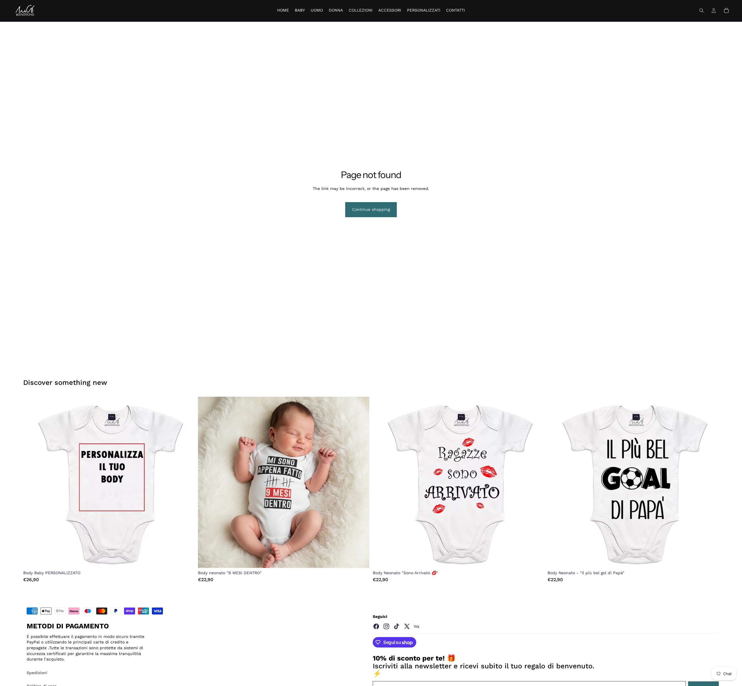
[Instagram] (386, 626)
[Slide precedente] (32, 482)
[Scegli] (185, 559)
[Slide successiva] (185, 482)
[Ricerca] (701, 10)
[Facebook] (376, 626)
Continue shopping (371, 209)
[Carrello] (726, 10)
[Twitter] (406, 626)
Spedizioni (37, 672)
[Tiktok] (396, 626)
